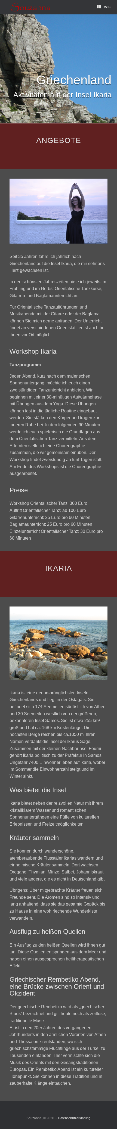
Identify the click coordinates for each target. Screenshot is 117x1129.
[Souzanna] (30, 7)
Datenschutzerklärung (74, 1118)
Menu (108, 7)
